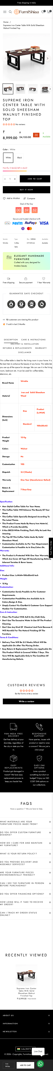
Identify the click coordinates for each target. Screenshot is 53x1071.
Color (6, 1064)
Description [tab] (11, 340)
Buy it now (26, 189)
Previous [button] (5, 58)
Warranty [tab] (41, 348)
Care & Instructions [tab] (33, 340)
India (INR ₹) (26, 1049)
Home (5, 22)
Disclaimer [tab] (24, 352)
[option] (26, 57)
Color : (9, 149)
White (8, 157)
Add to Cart (25, 1065)
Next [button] (48, 58)
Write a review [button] (26, 701)
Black (19, 157)
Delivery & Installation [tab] (25, 344)
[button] (9, 124)
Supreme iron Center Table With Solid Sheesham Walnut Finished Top (26, 992)
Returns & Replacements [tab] (17, 348)
